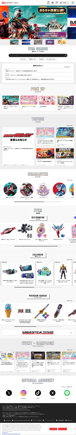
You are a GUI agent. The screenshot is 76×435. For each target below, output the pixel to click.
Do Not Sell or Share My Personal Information (22, 420)
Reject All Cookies (62, 429)
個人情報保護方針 (61, 420)
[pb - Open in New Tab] (38, 22)
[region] (38, 429)
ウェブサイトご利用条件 (37, 420)
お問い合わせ (69, 420)
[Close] (74, 428)
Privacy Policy (5, 432)
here (7, 425)
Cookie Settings (53, 429)
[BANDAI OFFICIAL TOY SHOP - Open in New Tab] (38, 332)
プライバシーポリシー (35, 414)
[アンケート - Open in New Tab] (56, 3)
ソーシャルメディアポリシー (50, 420)
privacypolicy (8, 420)
